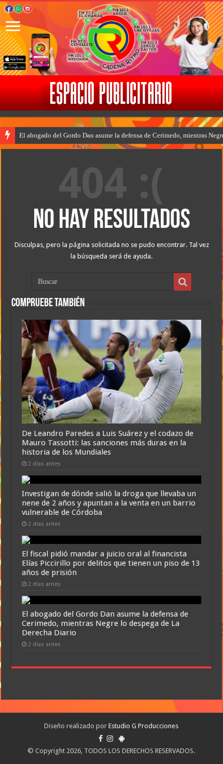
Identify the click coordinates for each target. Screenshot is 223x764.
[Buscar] (182, 282)
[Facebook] (100, 738)
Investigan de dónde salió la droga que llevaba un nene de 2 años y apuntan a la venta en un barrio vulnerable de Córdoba (109, 503)
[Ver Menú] (13, 27)
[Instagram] (110, 738)
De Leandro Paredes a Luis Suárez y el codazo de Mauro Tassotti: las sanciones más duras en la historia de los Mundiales (107, 443)
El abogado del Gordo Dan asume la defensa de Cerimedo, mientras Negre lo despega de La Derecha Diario (105, 623)
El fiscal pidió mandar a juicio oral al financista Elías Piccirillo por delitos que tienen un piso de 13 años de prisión (111, 563)
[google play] (122, 738)
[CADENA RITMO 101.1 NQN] (111, 38)
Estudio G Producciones (143, 726)
